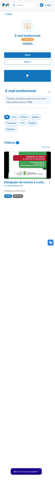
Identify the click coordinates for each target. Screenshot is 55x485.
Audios (35, 117)
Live (14, 117)
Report (27, 61)
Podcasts (11, 123)
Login (48, 5)
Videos (24, 117)
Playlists (10, 129)
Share (28, 55)
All (7, 117)
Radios (32, 123)
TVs (23, 123)
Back (9, 14)
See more (46, 147)
